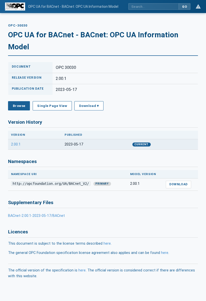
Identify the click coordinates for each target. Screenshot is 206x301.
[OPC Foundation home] (15, 7)
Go (184, 7)
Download (178, 184)
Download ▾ (89, 106)
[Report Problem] (198, 6)
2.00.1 (16, 144)
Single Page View (52, 106)
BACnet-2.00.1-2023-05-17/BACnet (36, 216)
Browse (19, 106)
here (107, 243)
